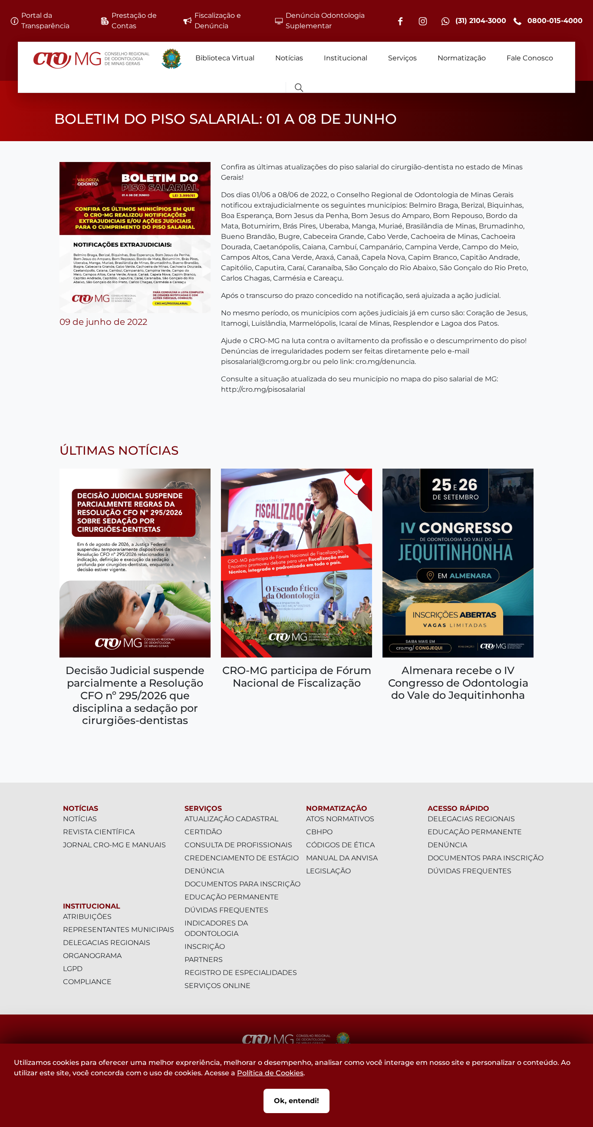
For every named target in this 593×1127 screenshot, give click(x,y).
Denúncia (204, 871)
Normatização (462, 58)
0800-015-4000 (554, 21)
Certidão (203, 832)
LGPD (72, 969)
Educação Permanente (231, 897)
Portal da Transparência (45, 20)
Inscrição (204, 946)
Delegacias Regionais (106, 943)
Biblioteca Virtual (224, 58)
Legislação (328, 871)
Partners (203, 959)
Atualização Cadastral (231, 819)
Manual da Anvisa (342, 858)
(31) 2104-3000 (479, 21)
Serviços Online (217, 986)
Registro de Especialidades (240, 972)
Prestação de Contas (134, 20)
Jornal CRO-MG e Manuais (114, 845)
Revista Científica (99, 832)
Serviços (402, 58)
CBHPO (319, 832)
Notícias (289, 58)
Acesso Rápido (458, 808)
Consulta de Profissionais (238, 845)
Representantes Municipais (118, 929)
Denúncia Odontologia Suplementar (325, 20)
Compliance (87, 982)
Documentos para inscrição (242, 884)
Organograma (92, 956)
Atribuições (87, 916)
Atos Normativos (340, 819)
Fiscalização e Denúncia (217, 20)
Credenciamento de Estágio (241, 858)
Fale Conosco (530, 58)
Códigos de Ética (340, 845)
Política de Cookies (270, 1073)
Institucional (345, 58)
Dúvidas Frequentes (226, 910)
